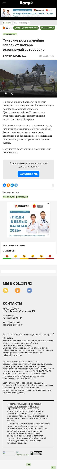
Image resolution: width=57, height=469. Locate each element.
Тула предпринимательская (26, 28)
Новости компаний (17, 406)
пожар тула (8, 197)
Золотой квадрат (21, 23)
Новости (7, 23)
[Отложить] (6, 93)
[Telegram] (16, 185)
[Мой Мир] (12, 185)
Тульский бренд (47, 28)
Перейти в (26, 173)
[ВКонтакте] (4, 185)
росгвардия (22, 197)
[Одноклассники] (8, 185)
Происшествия (9, 34)
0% (7, 256)
